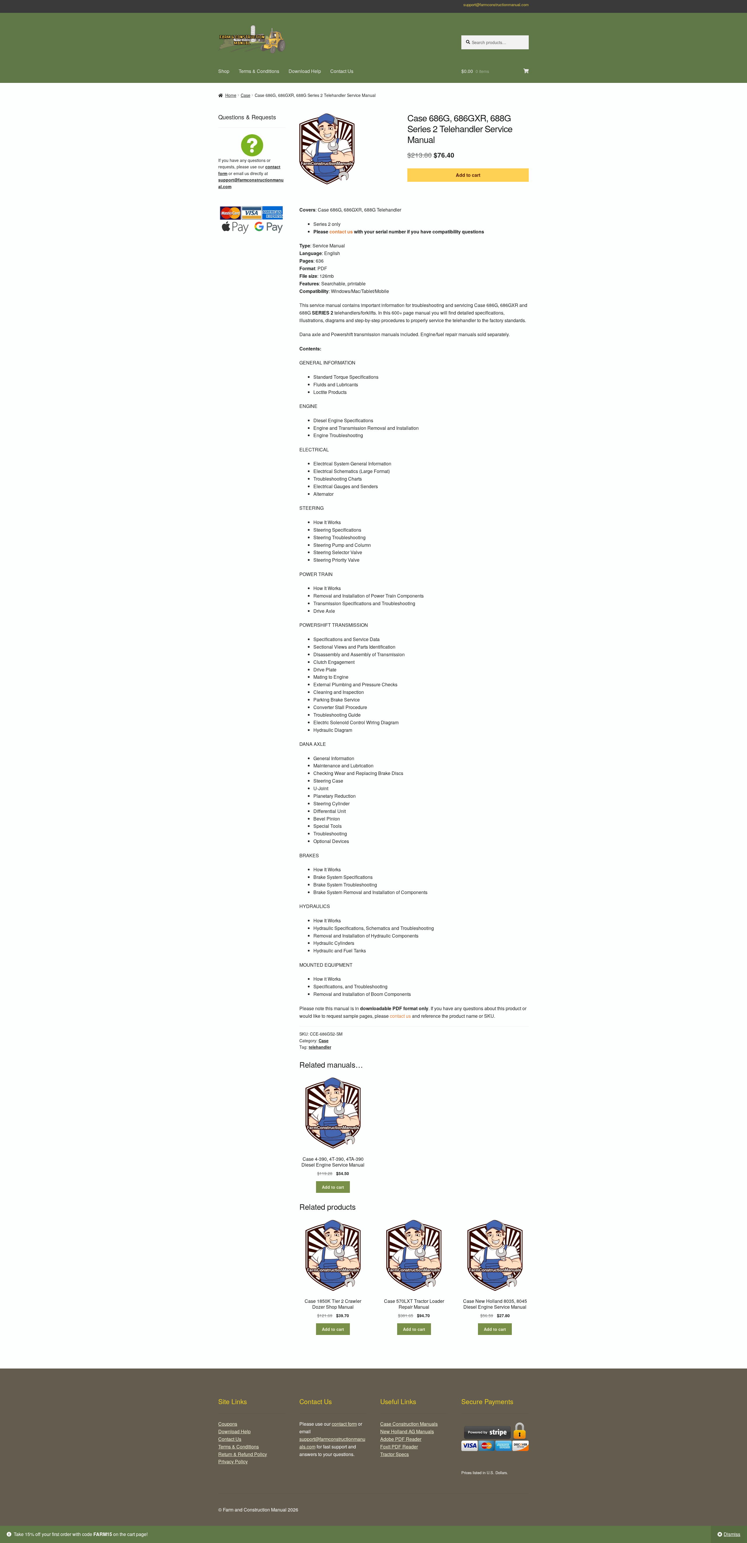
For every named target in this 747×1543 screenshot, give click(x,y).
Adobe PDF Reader (400, 1439)
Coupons (227, 1423)
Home (230, 95)
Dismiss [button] (732, 1534)
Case (245, 95)
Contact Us (341, 71)
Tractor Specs (394, 1454)
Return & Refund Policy (242, 1454)
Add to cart (468, 175)
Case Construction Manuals (409, 1423)
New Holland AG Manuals (407, 1431)
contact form (344, 1423)
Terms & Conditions (259, 71)
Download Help (305, 71)
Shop (223, 71)
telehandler (320, 1047)
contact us (341, 231)
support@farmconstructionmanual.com (496, 4)
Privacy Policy (233, 1461)
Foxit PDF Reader (399, 1446)
